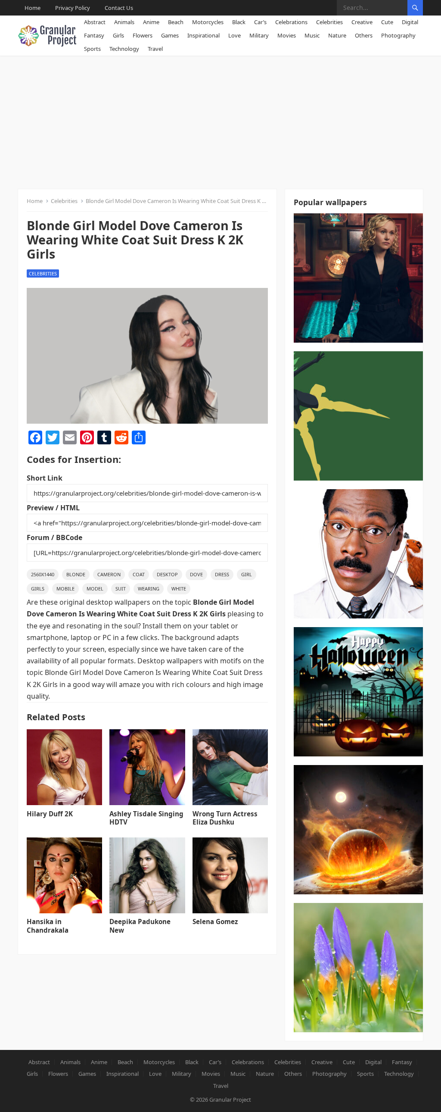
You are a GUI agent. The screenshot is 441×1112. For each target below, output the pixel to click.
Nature (337, 35)
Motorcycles (208, 22)
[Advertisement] (220, 120)
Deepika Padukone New (140, 925)
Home (32, 8)
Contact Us (119, 8)
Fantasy (94, 35)
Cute (387, 22)
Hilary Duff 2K (50, 813)
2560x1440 (42, 574)
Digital (410, 22)
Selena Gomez (215, 921)
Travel (155, 49)
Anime (151, 22)
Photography (398, 35)
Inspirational (203, 35)
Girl (246, 574)
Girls (118, 35)
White (178, 588)
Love (234, 35)
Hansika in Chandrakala (47, 925)
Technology (124, 49)
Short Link (44, 478)
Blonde (75, 574)
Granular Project (230, 1099)
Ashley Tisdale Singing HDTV (146, 818)
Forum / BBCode (54, 537)
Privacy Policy (72, 8)
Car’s (260, 22)
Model (95, 588)
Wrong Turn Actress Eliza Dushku (225, 818)
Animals (124, 22)
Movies (286, 35)
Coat (139, 574)
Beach (175, 22)
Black (238, 22)
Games (170, 35)
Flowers (142, 35)
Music (312, 35)
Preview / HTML (53, 507)
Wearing (148, 588)
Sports (92, 49)
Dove (196, 574)
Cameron (109, 574)
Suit (120, 588)
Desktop (167, 574)
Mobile (65, 588)
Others (364, 35)
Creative (362, 22)
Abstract (95, 22)
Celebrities (329, 22)
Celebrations (291, 22)
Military (259, 35)
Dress (222, 574)
